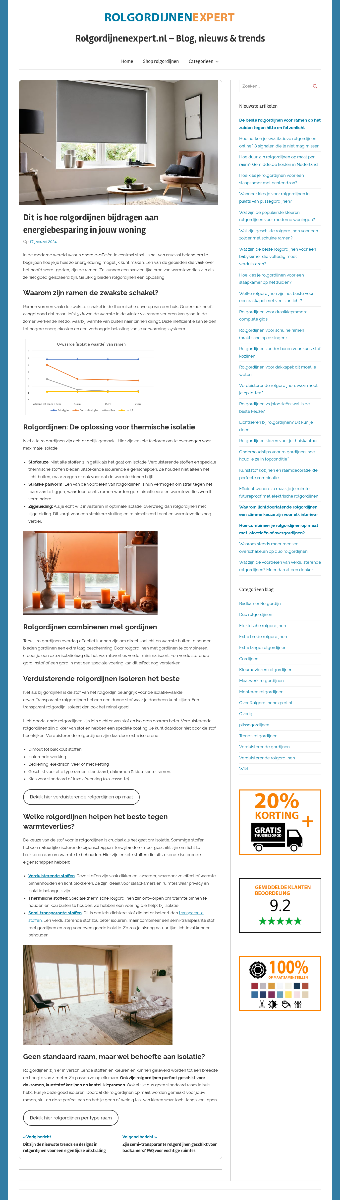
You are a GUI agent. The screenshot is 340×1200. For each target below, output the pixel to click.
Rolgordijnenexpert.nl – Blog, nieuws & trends (170, 38)
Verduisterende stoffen (51, 875)
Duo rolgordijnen (255, 614)
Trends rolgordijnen (258, 735)
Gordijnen (248, 658)
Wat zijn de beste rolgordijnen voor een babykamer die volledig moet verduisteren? (277, 257)
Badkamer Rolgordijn (260, 603)
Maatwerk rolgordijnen (261, 680)
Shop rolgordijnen (161, 61)
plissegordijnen (254, 724)
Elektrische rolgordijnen (262, 625)
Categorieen (201, 61)
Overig (245, 713)
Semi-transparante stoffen (55, 912)
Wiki (243, 768)
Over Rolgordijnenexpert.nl (265, 702)
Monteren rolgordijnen (261, 691)
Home (127, 61)
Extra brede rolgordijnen (263, 636)
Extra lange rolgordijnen (262, 647)
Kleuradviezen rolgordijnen (265, 669)
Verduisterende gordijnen (264, 746)
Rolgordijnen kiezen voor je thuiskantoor (278, 440)
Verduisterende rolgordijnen (267, 757)
